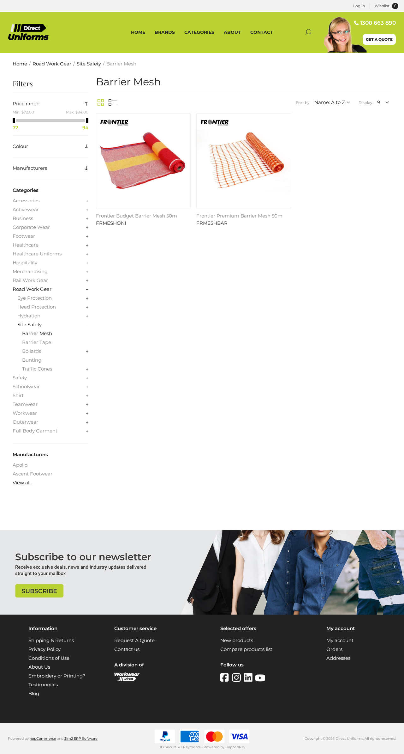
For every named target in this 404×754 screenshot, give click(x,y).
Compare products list (246, 649)
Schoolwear (26, 386)
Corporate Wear (31, 227)
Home (20, 64)
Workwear (25, 413)
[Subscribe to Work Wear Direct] (202, 613)
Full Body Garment (35, 431)
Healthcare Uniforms (37, 254)
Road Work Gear (32, 289)
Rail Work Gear (30, 280)
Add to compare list (185, 129)
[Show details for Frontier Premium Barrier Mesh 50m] (244, 161)
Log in (359, 5)
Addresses (338, 658)
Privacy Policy (44, 649)
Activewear (26, 209)
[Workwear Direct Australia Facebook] (226, 677)
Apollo (20, 465)
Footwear (24, 236)
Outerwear (25, 422)
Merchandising (30, 271)
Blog (33, 693)
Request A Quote (134, 640)
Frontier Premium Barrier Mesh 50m (239, 216)
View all (22, 483)
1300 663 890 (378, 23)
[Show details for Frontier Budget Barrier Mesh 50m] (143, 161)
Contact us (127, 649)
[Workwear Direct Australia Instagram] (238, 677)
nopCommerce (43, 738)
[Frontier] (114, 123)
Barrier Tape (36, 342)
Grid (100, 102)
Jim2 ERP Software (81, 738)
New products (236, 640)
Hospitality (25, 263)
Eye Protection (34, 298)
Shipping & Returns (51, 640)
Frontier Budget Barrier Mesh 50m (136, 216)
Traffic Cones (37, 369)
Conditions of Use (48, 658)
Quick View (185, 120)
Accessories (26, 201)
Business (23, 218)
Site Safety (29, 325)
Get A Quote (379, 39)
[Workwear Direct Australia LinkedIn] (249, 677)
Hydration (28, 316)
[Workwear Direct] (127, 679)
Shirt (18, 395)
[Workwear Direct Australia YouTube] (260, 677)
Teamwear (25, 404)
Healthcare (26, 245)
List (112, 102)
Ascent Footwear (32, 474)
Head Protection (36, 307)
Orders (334, 649)
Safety (20, 378)
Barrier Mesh (37, 333)
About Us (39, 667)
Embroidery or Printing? (57, 676)
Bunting (31, 360)
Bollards (31, 351)
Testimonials (43, 685)
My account (340, 640)
